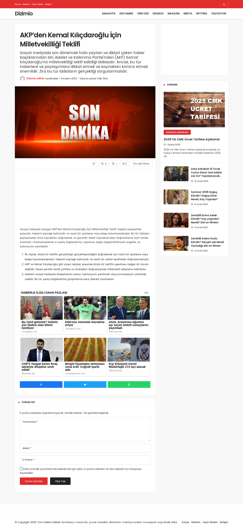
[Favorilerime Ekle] (94, 163)
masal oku (81, 522)
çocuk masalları (98, 522)
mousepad (149, 522)
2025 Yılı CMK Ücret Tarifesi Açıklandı (192, 139)
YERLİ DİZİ (143, 13)
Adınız (26, 448)
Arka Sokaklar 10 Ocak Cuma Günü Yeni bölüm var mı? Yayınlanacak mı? (206, 174)
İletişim (48, 4)
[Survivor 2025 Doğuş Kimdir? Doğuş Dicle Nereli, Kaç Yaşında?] (176, 196)
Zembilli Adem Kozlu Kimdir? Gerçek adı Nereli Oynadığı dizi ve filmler (207, 242)
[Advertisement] (85, 200)
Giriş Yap (60, 481)
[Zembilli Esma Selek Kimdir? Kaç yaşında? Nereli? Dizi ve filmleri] (176, 220)
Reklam (26, 4)
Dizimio (24, 13)
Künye (18, 4)
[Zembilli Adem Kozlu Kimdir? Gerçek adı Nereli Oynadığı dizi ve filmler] (176, 243)
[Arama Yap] (224, 4)
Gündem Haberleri (177, 132)
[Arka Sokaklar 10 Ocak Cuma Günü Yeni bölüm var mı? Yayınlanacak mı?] (176, 173)
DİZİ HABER (126, 13)
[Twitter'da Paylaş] (85, 384)
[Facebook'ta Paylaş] (41, 384)
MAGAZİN (174, 13)
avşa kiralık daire (167, 522)
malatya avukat (132, 522)
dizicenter (115, 522)
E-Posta (28, 459)
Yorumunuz (30, 421)
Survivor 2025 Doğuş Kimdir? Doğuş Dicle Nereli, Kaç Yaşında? (204, 195)
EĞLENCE (158, 13)
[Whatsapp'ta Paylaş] (129, 384)
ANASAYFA (109, 13)
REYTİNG (201, 13)
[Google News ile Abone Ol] (141, 163)
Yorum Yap (28, 402)
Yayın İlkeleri (37, 4)
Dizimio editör (35, 78)
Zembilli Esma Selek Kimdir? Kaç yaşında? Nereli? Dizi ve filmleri (205, 219)
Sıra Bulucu (67, 522)
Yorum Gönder (34, 481)
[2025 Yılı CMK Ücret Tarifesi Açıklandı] (194, 109)
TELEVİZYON (218, 13)
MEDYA (187, 13)
